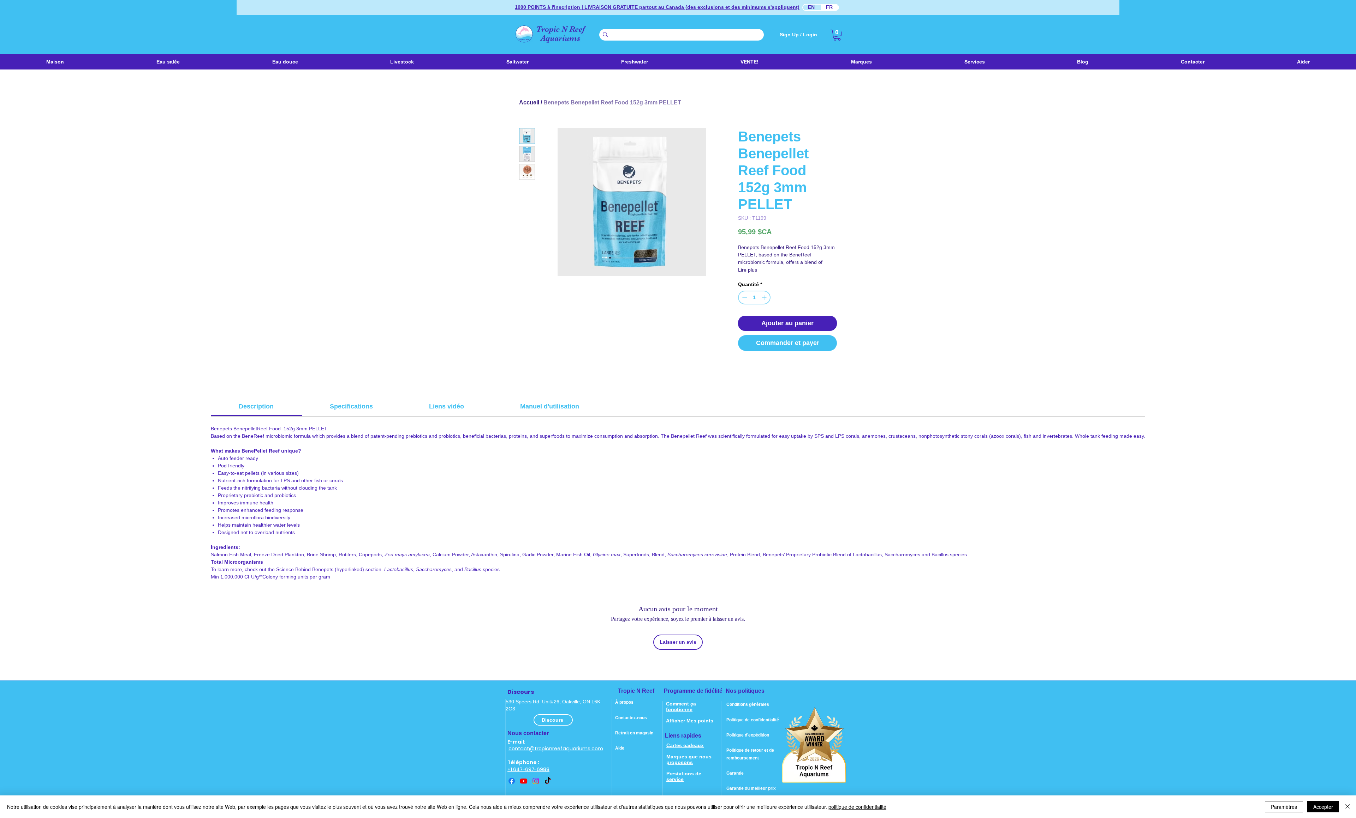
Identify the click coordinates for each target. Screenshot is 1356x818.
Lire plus (747, 270)
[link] (837, 35)
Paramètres (1284, 806)
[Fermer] (1347, 806)
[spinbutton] (754, 297)
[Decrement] (743, 297)
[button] (517, 61)
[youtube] (523, 781)
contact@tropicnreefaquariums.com (556, 748)
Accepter (1323, 806)
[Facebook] (511, 781)
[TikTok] (547, 781)
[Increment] (764, 297)
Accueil (529, 102)
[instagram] (535, 781)
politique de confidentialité (857, 806)
